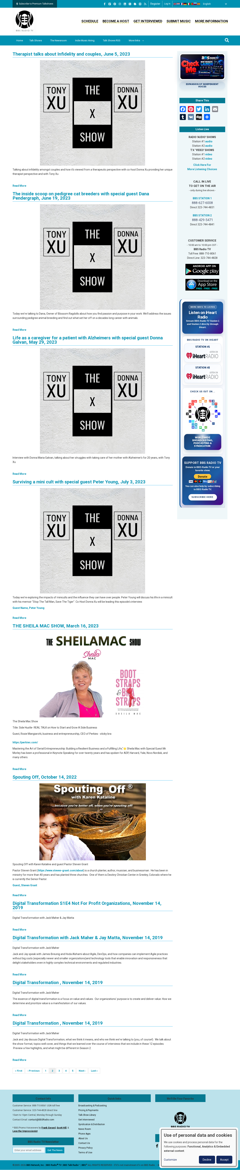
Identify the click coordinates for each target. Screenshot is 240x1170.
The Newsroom (58, 40)
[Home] (25, 21)
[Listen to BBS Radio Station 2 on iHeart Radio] (203, 376)
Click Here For (202, 164)
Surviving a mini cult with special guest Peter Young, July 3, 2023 (79, 482)
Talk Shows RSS (111, 40)
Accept (224, 1159)
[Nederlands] (178, 4)
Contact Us (84, 1143)
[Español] (198, 4)
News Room (84, 1129)
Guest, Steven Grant (25, 885)
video (208, 154)
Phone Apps (84, 1133)
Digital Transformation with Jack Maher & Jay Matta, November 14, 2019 (88, 937)
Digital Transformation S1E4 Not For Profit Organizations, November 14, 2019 (87, 905)
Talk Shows (35, 40)
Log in (167, 3)
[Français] (182, 4)
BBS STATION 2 (202, 215)
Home (19, 40)
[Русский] (195, 4)
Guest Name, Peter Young (28, 607)
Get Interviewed (148, 21)
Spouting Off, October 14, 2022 (45, 777)
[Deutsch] (185, 4)
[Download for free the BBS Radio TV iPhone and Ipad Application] (202, 284)
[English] (175, 4)
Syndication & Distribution (91, 1124)
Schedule (89, 21)
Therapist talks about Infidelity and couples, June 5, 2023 (71, 54)
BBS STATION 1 (202, 198)
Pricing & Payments (88, 1110)
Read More (19, 185)
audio (208, 141)
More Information (211, 21)
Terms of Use (85, 1152)
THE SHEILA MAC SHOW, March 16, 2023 (56, 626)
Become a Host (116, 21)
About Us (83, 1138)
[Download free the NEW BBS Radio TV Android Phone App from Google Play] (202, 269)
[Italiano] (188, 4)
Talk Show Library (87, 1115)
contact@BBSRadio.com (41, 1119)
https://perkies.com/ (25, 742)
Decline (207, 1159)
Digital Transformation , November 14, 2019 (58, 982)
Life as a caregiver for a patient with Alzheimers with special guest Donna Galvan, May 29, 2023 (88, 340)
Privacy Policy (85, 1148)
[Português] (192, 4)
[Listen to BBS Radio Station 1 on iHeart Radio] (203, 355)
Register (155, 3)
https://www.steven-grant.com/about (60, 870)
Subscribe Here (202, 497)
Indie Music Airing (84, 40)
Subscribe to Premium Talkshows (36, 3)
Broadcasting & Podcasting (92, 1105)
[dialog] (198, 1147)
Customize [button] (170, 1159)
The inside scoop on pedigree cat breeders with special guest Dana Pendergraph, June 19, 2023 (81, 196)
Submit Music (178, 21)
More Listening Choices (202, 169)
